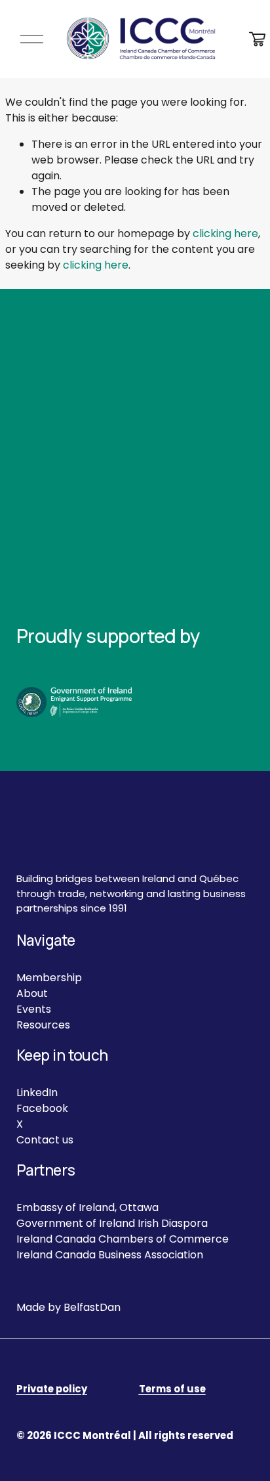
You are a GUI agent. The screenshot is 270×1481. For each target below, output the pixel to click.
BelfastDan (92, 1307)
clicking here (225, 233)
